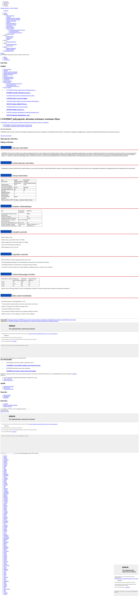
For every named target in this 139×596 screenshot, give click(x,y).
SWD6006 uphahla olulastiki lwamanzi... (18, 93)
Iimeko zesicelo (9, 36)
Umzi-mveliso (9, 45)
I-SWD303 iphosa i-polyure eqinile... (17, 98)
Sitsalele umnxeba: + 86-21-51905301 (9, 8)
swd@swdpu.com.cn (8, 380)
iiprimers (8, 22)
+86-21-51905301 (7, 379)
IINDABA (5, 397)
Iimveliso (5, 14)
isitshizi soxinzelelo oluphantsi (13, 18)
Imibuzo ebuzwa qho (11, 41)
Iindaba (8, 39)
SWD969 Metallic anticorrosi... (15, 109)
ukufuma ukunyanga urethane (13, 19)
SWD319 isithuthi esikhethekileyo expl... (18, 115)
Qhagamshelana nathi (8, 51)
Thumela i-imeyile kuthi (6, 135)
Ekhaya (5, 13)
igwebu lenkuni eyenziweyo (15, 32)
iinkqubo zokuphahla (11, 21)
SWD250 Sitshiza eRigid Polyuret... (16, 104)
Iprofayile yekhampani (11, 44)
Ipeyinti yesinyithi (10, 27)
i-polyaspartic (9, 26)
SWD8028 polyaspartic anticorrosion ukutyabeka (21, 371)
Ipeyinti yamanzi (10, 34)
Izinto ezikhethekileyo (11, 23)
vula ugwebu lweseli (14, 31)
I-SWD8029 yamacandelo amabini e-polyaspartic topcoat (23, 365)
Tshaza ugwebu (10, 28)
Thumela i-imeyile (5, 411)
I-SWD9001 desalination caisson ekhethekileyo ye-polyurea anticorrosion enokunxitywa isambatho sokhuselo (33, 321)
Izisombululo (9, 37)
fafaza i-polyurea (10, 15)
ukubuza (75, 373)
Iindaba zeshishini (10, 49)
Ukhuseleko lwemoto (11, 24)
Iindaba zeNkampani (11, 48)
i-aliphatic (8, 17)
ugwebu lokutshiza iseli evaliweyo (17, 30)
